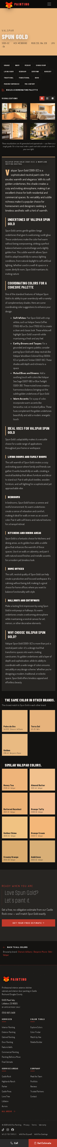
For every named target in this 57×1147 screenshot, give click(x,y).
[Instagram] (8, 1130)
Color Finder (35, 1032)
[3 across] (42, 98)
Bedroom (22, 71)
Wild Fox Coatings (41, 1134)
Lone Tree (6, 1096)
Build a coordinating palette (22, 90)
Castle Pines (6, 1091)
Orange (7, 65)
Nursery (47, 71)
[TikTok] (3, 1130)
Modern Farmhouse (11, 84)
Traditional (9, 78)
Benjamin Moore (40, 951)
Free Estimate (7, 1062)
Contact (33, 1096)
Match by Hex (35, 1037)
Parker (4, 1086)
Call (16, 1143)
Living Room (9, 71)
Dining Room (41, 65)
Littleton (5, 1101)
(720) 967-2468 (8, 1012)
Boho (37, 78)
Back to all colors (17, 947)
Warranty (42, 1125)
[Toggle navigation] (49, 4)
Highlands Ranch (8, 1081)
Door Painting (7, 1042)
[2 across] (47, 98)
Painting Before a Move (11, 1057)
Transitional (24, 78)
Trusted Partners (37, 1091)
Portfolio (34, 1081)
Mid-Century (30, 84)
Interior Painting (8, 1027)
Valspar (6, 955)
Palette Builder (36, 1042)
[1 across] (52, 98)
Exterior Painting (8, 1032)
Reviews (33, 1086)
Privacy (26, 1125)
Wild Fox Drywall (25, 1134)
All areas (7, 1111)
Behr (50, 951)
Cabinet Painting (8, 1037)
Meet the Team (36, 1076)
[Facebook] (12, 1130)
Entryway (35, 71)
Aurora (4, 1106)
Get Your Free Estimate (27, 923)
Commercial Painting (10, 1052)
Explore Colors (36, 1027)
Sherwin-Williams (25, 951)
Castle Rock (6, 1076)
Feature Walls (7, 1047)
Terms (34, 1125)
